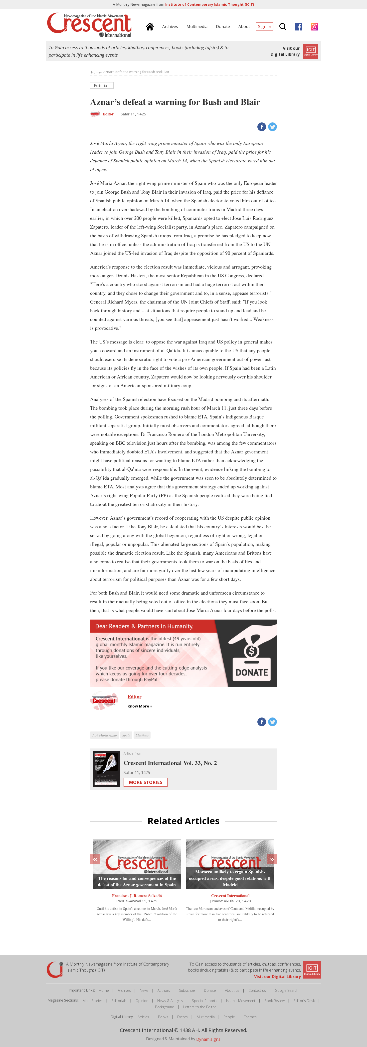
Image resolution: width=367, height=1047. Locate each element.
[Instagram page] (313, 26)
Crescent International (230, 895)
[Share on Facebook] (261, 126)
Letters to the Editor (199, 1007)
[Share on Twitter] (272, 126)
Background (164, 1007)
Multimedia (206, 1017)
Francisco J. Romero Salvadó (137, 895)
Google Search (286, 990)
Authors (164, 990)
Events (182, 1017)
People (229, 1017)
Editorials (119, 1000)
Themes (250, 1017)
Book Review (274, 1000)
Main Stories (93, 1000)
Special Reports (204, 1000)
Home (104, 990)
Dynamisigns (208, 1039)
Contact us (257, 990)
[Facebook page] (297, 26)
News (144, 990)
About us (232, 990)
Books (163, 1017)
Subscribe (187, 990)
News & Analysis (170, 1000)
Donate (210, 990)
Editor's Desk (304, 1000)
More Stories (145, 782)
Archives (124, 990)
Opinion (142, 1000)
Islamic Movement (240, 1000)
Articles (143, 1017)
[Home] (148, 26)
